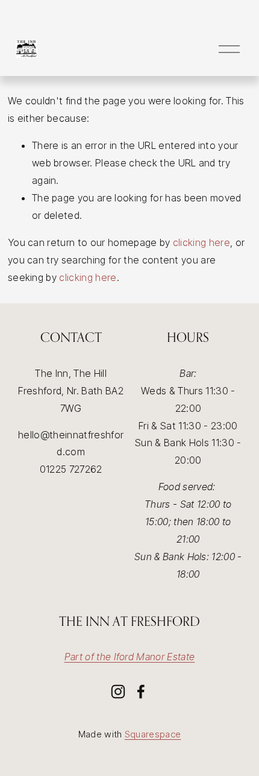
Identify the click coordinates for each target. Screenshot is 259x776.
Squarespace (153, 734)
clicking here (201, 242)
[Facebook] (141, 691)
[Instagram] (118, 691)
